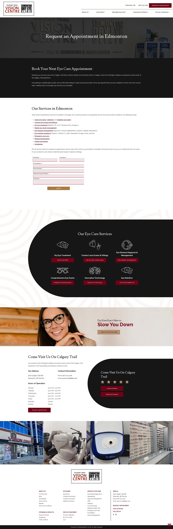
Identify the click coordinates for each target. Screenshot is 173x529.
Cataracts (90, 503)
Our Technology (92, 506)
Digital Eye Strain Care (93, 508)
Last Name (63, 157)
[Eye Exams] (63, 270)
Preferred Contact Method (41, 173)
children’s (50, 120)
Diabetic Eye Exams (69, 501)
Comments (36, 178)
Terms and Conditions (45, 506)
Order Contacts (43, 519)
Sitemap (41, 503)
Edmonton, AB (130, 5)
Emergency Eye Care (93, 510)
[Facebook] (113, 514)
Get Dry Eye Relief (62, 260)
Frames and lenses (41, 141)
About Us (85, 12)
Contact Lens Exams (69, 498)
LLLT (64, 519)
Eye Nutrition (91, 513)
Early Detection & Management (127, 260)
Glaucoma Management (94, 498)
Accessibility (42, 498)
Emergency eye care (42, 136)
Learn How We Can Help (109, 332)
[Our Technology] (95, 270)
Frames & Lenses (44, 515)
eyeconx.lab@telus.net (69, 378)
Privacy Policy (43, 501)
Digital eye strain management (46, 128)
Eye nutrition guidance (43, 133)
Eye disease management (44, 131)
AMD (88, 501)
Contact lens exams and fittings (46, 122)
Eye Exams (100, 12)
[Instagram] (116, 514)
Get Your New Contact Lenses (95, 260)
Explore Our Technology (95, 282)
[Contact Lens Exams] (95, 245)
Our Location (118, 508)
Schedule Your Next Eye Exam (62, 282)
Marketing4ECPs (82, 527)
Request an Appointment (160, 5)
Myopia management (42, 139)
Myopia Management (93, 515)
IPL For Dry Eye (67, 517)
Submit (58, 188)
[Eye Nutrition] (127, 270)
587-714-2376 (143, 5)
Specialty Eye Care (118, 12)
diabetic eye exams (64, 120)
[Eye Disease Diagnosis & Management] (127, 245)
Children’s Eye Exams (69, 496)
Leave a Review (112, 388)
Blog (40, 496)
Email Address (37, 163)
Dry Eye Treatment (161, 12)
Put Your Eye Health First (127, 282)
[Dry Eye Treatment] (63, 245)
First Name (36, 157)
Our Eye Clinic (43, 494)
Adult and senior (40, 120)
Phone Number (38, 168)
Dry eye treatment (41, 125)
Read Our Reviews (112, 394)
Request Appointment (39, 410)
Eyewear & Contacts (140, 12)
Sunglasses (39, 144)
